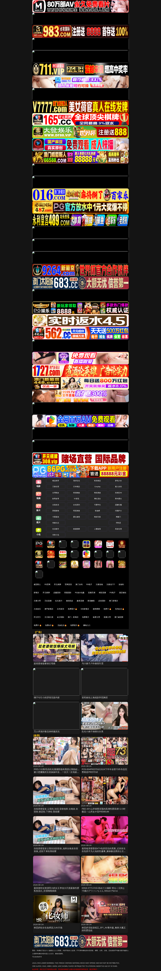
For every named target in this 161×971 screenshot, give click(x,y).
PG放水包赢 (79, 592)
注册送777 (111, 584)
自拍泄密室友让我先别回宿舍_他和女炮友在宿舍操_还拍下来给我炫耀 (56, 850)
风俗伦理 (118, 529)
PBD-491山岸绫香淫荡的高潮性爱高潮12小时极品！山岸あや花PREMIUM (103, 810)
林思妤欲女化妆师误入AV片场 (48, 927)
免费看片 (85, 617)
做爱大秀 (96, 617)
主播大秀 (37, 600)
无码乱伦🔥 (119, 609)
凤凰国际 (67, 592)
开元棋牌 (57, 584)
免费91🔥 (38, 625)
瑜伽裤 (97, 511)
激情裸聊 (96, 609)
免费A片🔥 (49, 625)
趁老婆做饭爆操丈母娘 (44, 663)
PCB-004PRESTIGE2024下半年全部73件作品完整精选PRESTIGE (104, 770)
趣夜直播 (80, 600)
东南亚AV (118, 493)
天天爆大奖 (49, 617)
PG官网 (47, 584)
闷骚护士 (118, 511)
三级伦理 (55, 486)
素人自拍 (118, 486)
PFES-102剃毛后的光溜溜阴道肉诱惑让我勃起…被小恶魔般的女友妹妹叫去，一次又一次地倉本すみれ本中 (56, 772)
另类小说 (55, 535)
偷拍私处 (69, 600)
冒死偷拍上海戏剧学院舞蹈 (95, 697)
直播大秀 (107, 617)
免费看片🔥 (72, 609)
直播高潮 (91, 592)
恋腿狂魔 (118, 505)
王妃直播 (48, 600)
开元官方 (37, 617)
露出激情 (76, 517)
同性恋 (118, 523)
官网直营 (68, 584)
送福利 (121, 584)
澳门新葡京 (113, 600)
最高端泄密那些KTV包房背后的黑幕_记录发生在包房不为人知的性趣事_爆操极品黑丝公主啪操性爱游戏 (104, 851)
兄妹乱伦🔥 (62, 625)
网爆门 (118, 517)
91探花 (76, 498)
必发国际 (102, 600)
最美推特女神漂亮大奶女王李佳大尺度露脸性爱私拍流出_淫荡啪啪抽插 (56, 889)
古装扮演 (55, 505)
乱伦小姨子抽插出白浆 (92, 731)
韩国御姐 (76, 493)
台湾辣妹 (55, 493)
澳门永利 (79, 584)
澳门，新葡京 (73, 617)
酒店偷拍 (122, 592)
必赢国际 (57, 592)
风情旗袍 (55, 511)
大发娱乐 (37, 609)
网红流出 (97, 498)
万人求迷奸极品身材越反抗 (47, 731)
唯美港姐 (97, 493)
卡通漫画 (55, 517)
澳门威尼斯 (118, 617)
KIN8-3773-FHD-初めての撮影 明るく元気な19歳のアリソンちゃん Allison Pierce (103, 889)
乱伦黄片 (58, 600)
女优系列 (76, 505)
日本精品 (76, 486)
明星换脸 (76, 511)
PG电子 (89, 584)
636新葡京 (85, 609)
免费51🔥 (107, 609)
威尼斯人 (37, 584)
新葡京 (36, 592)
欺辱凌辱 (55, 498)
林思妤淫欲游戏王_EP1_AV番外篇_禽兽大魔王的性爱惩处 (104, 929)
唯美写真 (97, 517)
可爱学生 (97, 505)
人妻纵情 (97, 529)
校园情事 (76, 529)
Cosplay (97, 486)
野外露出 (118, 498)
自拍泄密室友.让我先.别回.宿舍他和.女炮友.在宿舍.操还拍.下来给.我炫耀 (56, 810)
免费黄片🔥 (75, 625)
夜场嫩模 (91, 600)
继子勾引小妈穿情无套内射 (47, 697)
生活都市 (55, 529)
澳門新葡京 (49, 609)
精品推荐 (55, 480)
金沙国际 (60, 617)
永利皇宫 (60, 609)
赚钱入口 (86, 625)
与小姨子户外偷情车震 (92, 663)
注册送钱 (99, 584)
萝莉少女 (118, 480)
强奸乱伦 (76, 480)
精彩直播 (102, 592)
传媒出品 (55, 523)
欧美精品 (97, 480)
